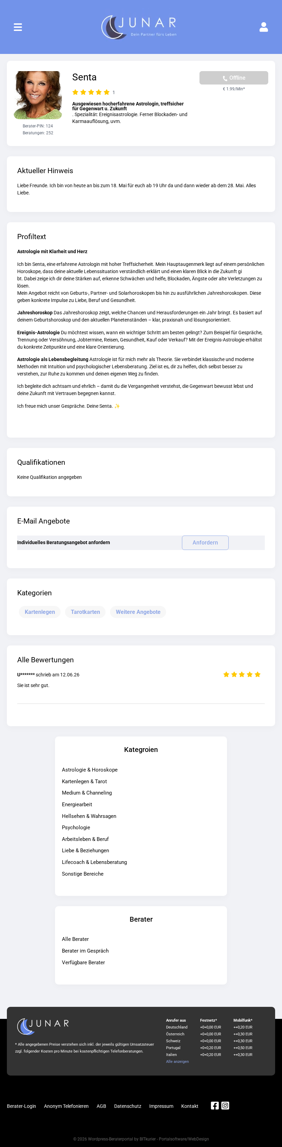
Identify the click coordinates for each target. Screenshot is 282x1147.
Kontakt (189, 1106)
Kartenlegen (40, 612)
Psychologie (76, 827)
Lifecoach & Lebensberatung (94, 862)
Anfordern (205, 542)
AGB (101, 1106)
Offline (237, 78)
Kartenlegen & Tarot (84, 781)
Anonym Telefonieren (66, 1106)
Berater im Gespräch (85, 951)
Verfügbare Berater (83, 962)
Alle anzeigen (177, 1061)
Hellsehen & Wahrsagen (89, 816)
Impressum (161, 1106)
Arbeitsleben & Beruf (85, 839)
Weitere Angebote (138, 612)
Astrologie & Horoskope (90, 770)
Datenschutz (127, 1106)
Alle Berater (75, 939)
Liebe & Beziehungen (85, 850)
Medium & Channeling (87, 793)
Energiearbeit (77, 804)
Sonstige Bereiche (83, 874)
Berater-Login (21, 1106)
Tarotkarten (85, 612)
